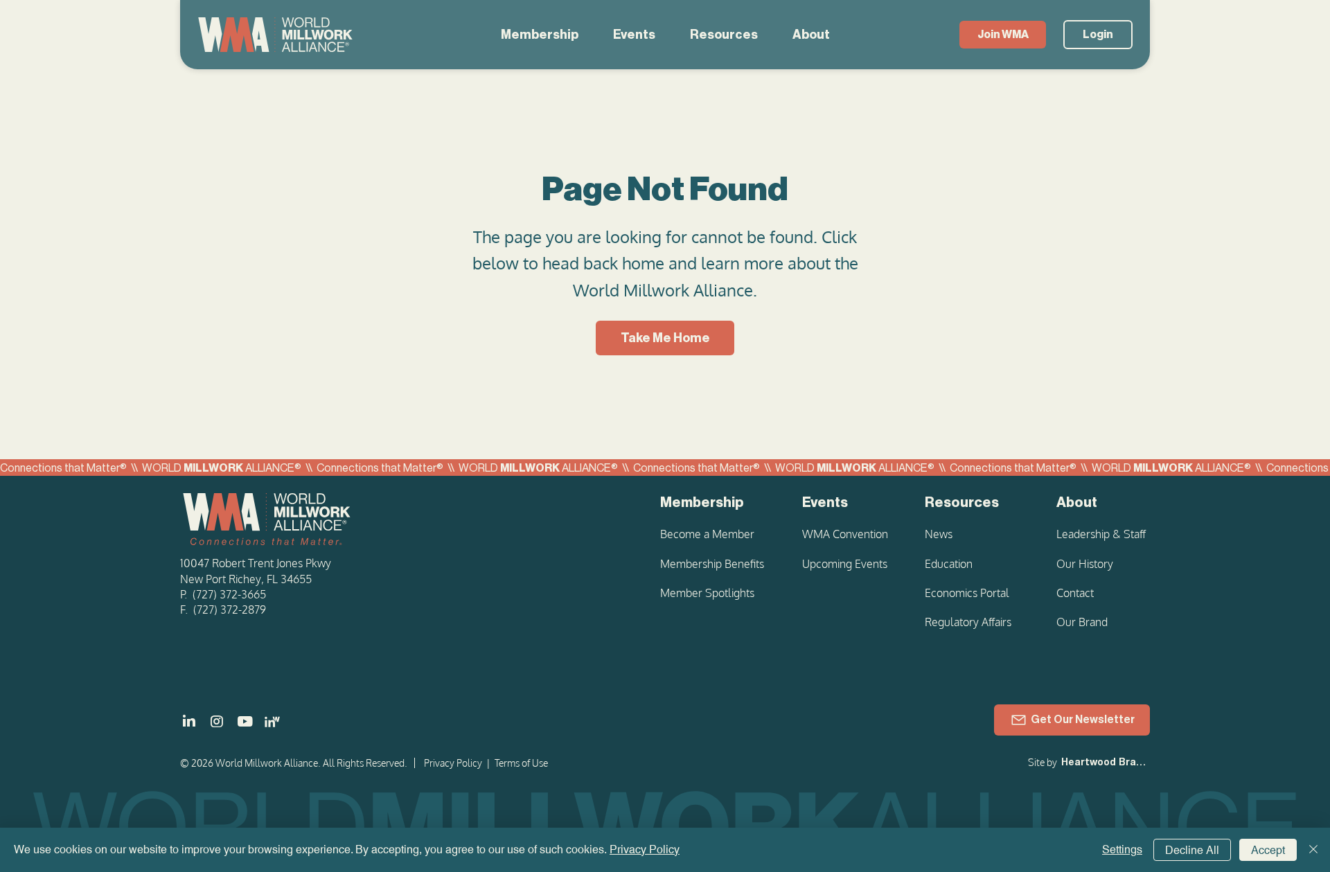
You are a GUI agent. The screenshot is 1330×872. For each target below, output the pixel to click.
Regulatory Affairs (968, 622)
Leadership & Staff (1101, 534)
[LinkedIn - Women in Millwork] (272, 721)
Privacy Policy (453, 763)
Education (949, 564)
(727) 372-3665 (229, 594)
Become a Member (707, 534)
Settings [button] (1122, 849)
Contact (1075, 593)
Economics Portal (967, 593)
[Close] (1313, 850)
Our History (1084, 564)
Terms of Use (521, 763)
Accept (1268, 850)
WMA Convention (845, 534)
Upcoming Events (844, 564)
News (938, 534)
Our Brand (1082, 622)
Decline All (1192, 850)
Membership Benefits (712, 564)
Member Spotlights (707, 593)
